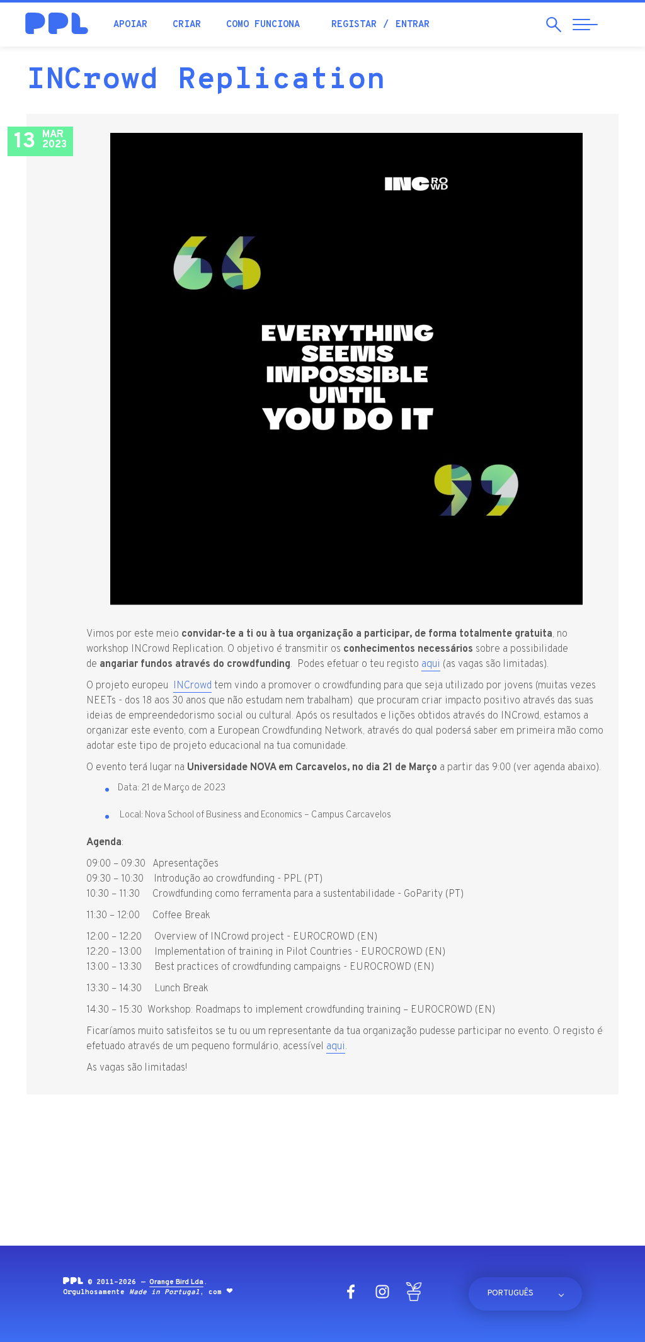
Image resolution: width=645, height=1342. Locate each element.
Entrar (413, 25)
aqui (430, 664)
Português (511, 1293)
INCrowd (192, 686)
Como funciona (263, 25)
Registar (354, 25)
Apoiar (130, 25)
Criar (187, 25)
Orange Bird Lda (176, 1282)
